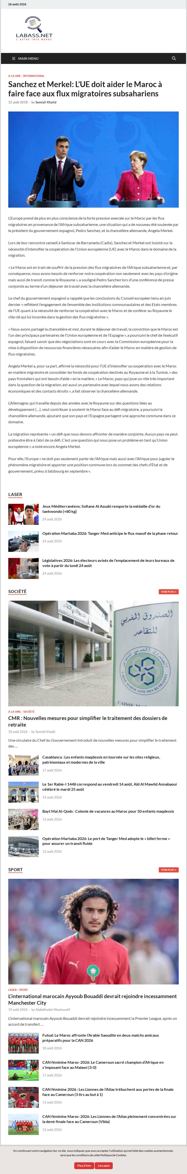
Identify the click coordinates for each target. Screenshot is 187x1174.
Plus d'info (84, 1165)
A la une (14, 76)
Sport (23, 990)
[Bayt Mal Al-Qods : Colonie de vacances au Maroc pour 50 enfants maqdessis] (23, 811)
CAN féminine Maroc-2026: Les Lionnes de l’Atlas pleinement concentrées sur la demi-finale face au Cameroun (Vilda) (109, 1119)
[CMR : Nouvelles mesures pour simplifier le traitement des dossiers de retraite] (93, 603)
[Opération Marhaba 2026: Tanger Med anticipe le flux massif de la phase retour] (23, 533)
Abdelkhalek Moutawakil (53, 1010)
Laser (12, 990)
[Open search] (174, 58)
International (34, 76)
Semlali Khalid (46, 102)
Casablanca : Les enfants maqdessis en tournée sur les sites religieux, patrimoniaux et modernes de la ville (101, 759)
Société (29, 711)
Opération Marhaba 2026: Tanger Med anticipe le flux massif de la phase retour (110, 533)
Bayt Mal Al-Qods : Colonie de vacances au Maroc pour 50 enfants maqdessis (108, 811)
